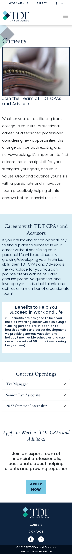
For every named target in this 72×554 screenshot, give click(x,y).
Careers (36, 525)
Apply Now (36, 486)
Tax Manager (17, 384)
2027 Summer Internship (26, 406)
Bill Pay (42, 3)
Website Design (31, 551)
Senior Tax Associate (23, 395)
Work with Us (18, 3)
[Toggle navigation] (65, 15)
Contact (36, 532)
